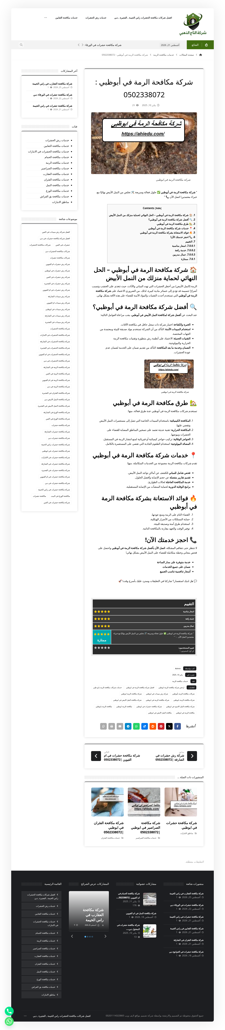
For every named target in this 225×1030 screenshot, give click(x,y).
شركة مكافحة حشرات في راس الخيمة (159, 45)
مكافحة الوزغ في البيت (60, 496)
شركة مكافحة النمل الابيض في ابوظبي (127, 700)
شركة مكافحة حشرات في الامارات (55, 457)
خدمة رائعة (185, 250)
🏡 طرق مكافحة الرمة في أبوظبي (176, 223)
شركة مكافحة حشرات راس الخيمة (55, 444)
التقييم (190, 241)
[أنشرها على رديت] (153, 726)
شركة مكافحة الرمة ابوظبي (131, 693)
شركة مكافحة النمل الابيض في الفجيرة (54, 405)
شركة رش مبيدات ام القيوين (58, 302)
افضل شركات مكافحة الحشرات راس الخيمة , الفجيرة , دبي (42, 896)
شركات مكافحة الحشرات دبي (57, 251)
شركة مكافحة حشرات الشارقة (57, 431)
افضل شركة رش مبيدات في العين (56, 232)
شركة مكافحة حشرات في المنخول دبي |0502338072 (128, 929)
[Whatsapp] (9, 1021)
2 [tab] (87, 937)
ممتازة (188, 259)
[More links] (45, 18)
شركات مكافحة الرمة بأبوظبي (183, 693)
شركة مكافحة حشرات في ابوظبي (149, 706)
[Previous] (78, 44)
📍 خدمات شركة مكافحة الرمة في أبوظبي (171, 228)
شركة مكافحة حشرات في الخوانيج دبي (186, 951)
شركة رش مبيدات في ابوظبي (157, 693)
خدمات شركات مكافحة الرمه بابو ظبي (107, 687)
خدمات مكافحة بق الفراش (54, 196)
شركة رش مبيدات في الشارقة (57, 315)
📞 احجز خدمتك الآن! (182, 237)
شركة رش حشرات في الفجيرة (57, 283)
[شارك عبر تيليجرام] (128, 726)
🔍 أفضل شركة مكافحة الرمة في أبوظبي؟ (171, 219)
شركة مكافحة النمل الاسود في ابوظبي (180, 706)
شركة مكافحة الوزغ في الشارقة (56, 412)
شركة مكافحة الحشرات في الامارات (55, 335)
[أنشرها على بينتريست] (161, 726)
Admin (178, 668)
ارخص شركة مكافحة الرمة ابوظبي (171, 687)
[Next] (82, 44)
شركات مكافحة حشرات (60, 257)
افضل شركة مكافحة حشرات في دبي (55, 238)
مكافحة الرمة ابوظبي (124, 706)
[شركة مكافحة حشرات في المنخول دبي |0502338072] (149, 931)
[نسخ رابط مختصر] (103, 726)
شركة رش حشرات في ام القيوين (56, 290)
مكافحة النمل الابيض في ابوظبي (160, 712)
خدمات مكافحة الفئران (110, 837)
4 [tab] (92, 937)
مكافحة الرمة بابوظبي (104, 706)
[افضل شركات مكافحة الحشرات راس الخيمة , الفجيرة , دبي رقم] (193, 24)
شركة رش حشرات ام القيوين (58, 264)
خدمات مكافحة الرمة (180, 681)
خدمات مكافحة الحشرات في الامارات (48, 151)
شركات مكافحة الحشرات (40, 244)
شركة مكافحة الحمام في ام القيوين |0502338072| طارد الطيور (128, 897)
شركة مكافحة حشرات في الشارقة (55, 463)
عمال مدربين (184, 254)
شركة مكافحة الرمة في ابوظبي (157, 700)
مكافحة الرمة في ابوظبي (185, 712)
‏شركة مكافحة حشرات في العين (57, 502)
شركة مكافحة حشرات (61, 425)
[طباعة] (111, 726)
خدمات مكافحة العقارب (56, 174)
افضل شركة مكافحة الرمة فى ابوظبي (140, 687)
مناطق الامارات (186, 833)
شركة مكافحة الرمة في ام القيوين (56, 380)
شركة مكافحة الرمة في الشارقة (56, 367)
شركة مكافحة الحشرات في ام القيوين (54, 354)
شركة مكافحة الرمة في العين (58, 373)
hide (158, 208)
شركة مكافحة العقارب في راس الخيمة (52, 83)
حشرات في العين (63, 244)
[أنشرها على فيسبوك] (177, 726)
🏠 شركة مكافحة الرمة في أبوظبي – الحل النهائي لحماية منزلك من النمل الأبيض (152, 215)
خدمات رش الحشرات (57, 140)
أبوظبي (182, 295)
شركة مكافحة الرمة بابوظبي (184, 700)
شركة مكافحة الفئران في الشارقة (189, 940)
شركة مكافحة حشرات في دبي (57, 483)
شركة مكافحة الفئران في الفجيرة (56, 393)
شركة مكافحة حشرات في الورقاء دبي (52, 94)
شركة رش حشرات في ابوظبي (57, 270)
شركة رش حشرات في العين (58, 277)
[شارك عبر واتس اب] (136, 726)
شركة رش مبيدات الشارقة (59, 296)
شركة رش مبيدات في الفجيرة (57, 322)
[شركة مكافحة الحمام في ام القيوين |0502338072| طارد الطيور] (149, 899)
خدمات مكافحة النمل (57, 185)
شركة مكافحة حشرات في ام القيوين (55, 476)
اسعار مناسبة (183, 245)
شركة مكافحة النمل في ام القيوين (141, 913)
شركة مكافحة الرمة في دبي (58, 386)
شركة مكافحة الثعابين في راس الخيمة (187, 928)
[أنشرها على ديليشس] (144, 726)
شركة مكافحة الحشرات (60, 328)
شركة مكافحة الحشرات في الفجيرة (55, 347)
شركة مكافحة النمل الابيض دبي (57, 399)
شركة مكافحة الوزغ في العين (58, 418)
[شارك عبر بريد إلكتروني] (120, 726)
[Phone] (9, 1011)
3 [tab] (90, 937)
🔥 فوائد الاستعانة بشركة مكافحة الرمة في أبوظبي (167, 232)
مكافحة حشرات (39, 496)
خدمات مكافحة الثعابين (56, 146)
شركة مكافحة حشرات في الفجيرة (56, 470)
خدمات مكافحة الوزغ (57, 191)
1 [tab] (85, 937)
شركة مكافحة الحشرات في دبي (57, 360)
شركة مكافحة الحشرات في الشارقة (55, 341)
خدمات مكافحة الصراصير (146, 837)
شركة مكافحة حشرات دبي (59, 438)
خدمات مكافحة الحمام (57, 157)
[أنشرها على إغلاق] (169, 726)
